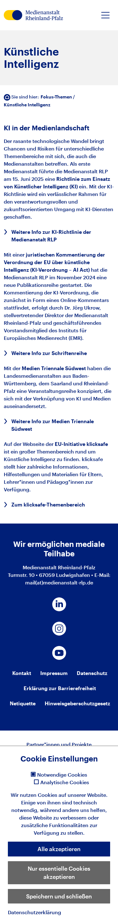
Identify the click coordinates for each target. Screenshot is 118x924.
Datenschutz (92, 673)
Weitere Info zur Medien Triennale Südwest (52, 425)
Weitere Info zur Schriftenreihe (49, 353)
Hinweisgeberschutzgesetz (77, 703)
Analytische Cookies (64, 782)
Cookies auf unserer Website (72, 795)
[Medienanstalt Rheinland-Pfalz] (33, 15)
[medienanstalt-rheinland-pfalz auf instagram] (59, 629)
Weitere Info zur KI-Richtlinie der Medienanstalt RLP (51, 235)
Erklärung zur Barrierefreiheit (60, 688)
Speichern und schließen (59, 896)
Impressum (54, 673)
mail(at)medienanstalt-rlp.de (59, 582)
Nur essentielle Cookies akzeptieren (59, 872)
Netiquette (23, 703)
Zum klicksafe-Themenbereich (48, 504)
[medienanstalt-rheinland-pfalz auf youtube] (59, 653)
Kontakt (21, 673)
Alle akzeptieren (59, 849)
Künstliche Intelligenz (27, 104)
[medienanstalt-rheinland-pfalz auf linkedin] (59, 604)
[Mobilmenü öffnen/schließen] (105, 15)
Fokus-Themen (56, 96)
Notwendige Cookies (62, 775)
